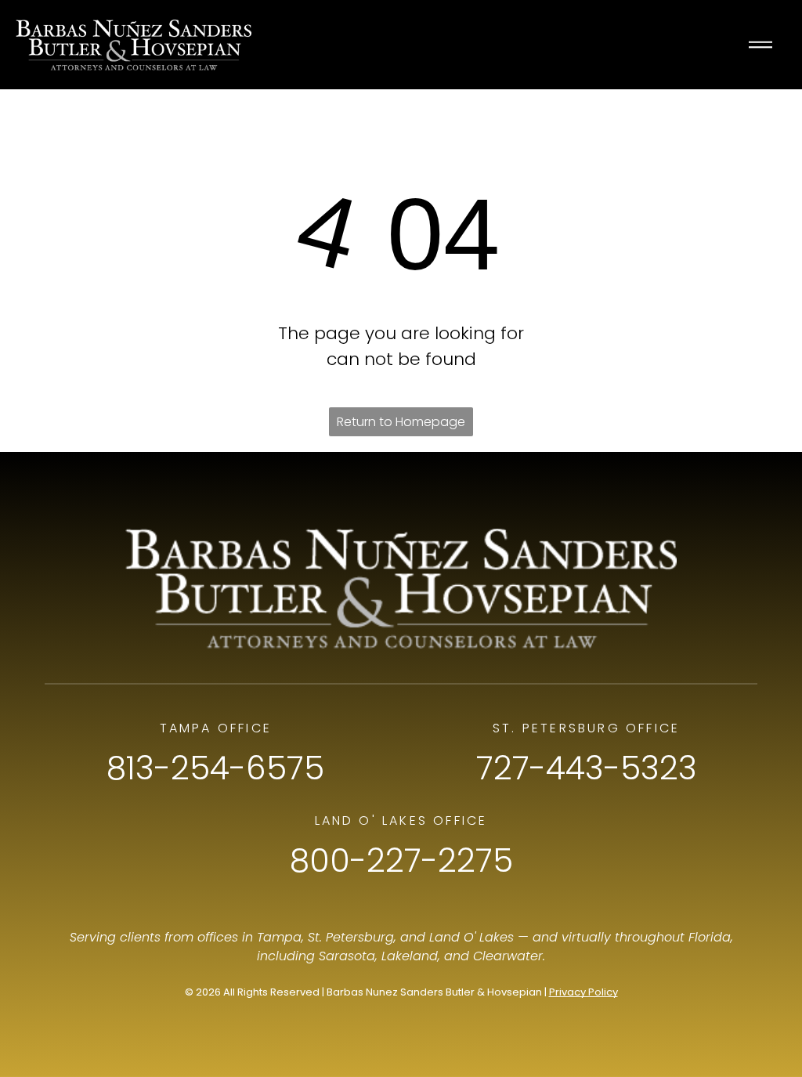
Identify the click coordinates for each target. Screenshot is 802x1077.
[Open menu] (760, 45)
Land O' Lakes (471, 937)
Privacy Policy (583, 992)
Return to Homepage (401, 422)
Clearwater (508, 956)
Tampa (279, 937)
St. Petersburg (351, 937)
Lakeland (409, 956)
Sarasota (347, 956)
